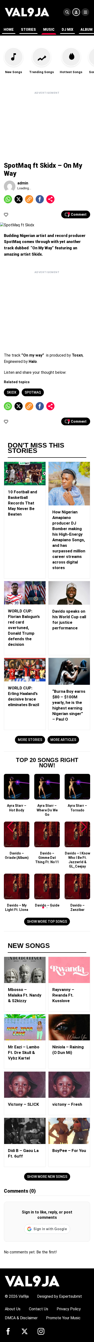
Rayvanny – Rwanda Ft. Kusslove (63, 995)
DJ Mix (67, 29)
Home (9, 29)
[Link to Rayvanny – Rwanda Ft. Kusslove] (69, 970)
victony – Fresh (67, 1104)
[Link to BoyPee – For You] (69, 1131)
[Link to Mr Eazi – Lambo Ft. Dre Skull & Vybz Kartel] (25, 1027)
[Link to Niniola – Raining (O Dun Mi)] (69, 1027)
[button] (43, 907)
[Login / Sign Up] (76, 12)
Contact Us (38, 1309)
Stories (28, 29)
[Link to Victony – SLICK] (25, 1085)
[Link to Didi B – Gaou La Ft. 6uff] (25, 1131)
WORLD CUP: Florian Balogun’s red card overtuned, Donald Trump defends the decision (24, 628)
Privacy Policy (69, 1309)
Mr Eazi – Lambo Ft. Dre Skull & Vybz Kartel (23, 1052)
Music (48, 29)
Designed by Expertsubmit (59, 1296)
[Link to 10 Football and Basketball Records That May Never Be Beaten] (25, 473)
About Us (12, 1309)
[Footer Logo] (32, 1281)
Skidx (11, 392)
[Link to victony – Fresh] (69, 1085)
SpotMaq (33, 392)
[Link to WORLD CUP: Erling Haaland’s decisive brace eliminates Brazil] (25, 669)
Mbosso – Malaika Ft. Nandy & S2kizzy (24, 995)
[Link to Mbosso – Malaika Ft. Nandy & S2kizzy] (25, 970)
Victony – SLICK (23, 1104)
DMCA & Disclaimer (21, 1318)
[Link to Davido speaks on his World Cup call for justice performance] (69, 593)
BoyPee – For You (69, 1150)
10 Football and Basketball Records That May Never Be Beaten (22, 503)
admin (22, 183)
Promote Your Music (63, 1318)
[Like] (6, 214)
